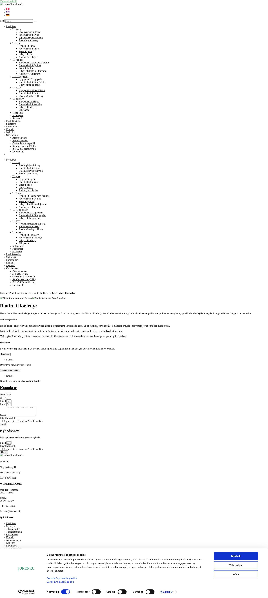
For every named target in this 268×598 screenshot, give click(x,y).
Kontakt (10, 129)
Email (3, 401)
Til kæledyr (18, 98)
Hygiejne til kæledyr (29, 101)
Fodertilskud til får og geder (32, 82)
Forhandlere (12, 126)
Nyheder (10, 132)
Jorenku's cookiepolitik (60, 582)
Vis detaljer (166, 592)
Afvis (236, 574)
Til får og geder (19, 76)
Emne (3, 404)
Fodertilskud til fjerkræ (30, 65)
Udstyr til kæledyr (27, 107)
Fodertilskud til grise (29, 48)
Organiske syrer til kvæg (31, 37)
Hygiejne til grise (27, 46)
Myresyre (11, 526)
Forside (3, 293)
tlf (1, 397)
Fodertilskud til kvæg (29, 34)
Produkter (11, 26)
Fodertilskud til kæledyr (30, 104)
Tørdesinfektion (14, 531)
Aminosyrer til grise (28, 57)
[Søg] (35, 21)
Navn (3, 394)
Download (17, 151)
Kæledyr (25, 293)
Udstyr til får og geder (29, 85)
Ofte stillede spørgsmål (23, 143)
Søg (2, 20)
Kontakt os (8, 388)
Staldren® (17, 118)
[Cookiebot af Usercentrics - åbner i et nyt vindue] (26, 592)
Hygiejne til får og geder (30, 79)
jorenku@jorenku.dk (10, 511)
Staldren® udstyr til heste (31, 96)
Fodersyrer (17, 115)
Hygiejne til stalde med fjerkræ (34, 62)
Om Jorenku (12, 135)
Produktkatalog (13, 121)
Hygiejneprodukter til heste (32, 90)
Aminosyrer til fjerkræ (29, 73)
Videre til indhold (8, 1)
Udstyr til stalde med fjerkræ (32, 71)
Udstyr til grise (26, 54)
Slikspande (24, 110)
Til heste (16, 87)
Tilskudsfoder (13, 529)
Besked (4, 415)
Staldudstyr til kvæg (28, 40)
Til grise (16, 43)
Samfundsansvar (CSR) (24, 146)
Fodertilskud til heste (29, 93)
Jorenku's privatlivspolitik (62, 578)
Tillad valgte (235, 565)
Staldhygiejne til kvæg (29, 32)
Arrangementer (19, 137)
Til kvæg (16, 29)
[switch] (96, 591)
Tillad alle (236, 556)
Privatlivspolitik (7, 418)
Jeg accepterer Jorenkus (23, 421)
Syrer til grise (25, 51)
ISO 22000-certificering (24, 149)
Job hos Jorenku (20, 140)
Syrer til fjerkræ (26, 68)
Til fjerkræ (17, 59)
